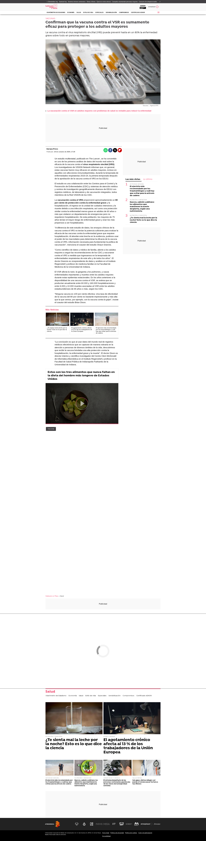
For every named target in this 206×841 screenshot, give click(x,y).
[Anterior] (46, 2)
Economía (70, 12)
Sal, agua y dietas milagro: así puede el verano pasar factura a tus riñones (145, 782)
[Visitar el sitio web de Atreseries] (114, 824)
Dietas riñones (91, 1)
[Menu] (158, 12)
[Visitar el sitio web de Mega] (106, 824)
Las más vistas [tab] (133, 179)
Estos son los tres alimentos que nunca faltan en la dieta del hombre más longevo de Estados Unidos (81, 376)
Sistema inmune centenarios (77, 1)
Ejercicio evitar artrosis (104, 1)
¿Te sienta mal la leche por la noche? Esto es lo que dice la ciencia (143, 220)
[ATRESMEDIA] (52, 824)
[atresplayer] (154, 6)
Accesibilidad (106, 836)
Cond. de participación (145, 833)
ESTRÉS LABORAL (109, 736)
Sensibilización (111, 12)
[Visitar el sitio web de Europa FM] (129, 824)
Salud (78, 12)
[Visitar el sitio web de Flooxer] (157, 824)
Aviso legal (105, 833)
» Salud (61, 596)
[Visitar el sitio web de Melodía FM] (136, 824)
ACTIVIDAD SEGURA (137, 184)
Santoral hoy (63, 1)
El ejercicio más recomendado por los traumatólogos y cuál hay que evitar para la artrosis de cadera (142, 191)
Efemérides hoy (53, 1)
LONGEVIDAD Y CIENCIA (111, 778)
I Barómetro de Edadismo (56, 12)
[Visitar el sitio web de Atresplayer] (147, 824)
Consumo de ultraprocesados (148, 1)
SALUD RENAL (137, 778)
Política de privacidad (117, 833)
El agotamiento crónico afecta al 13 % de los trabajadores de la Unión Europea (128, 746)
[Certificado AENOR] (143, 7)
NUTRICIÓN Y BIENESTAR (138, 200)
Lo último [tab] (147, 179)
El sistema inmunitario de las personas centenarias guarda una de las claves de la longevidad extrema (116, 783)
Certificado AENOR (138, 12)
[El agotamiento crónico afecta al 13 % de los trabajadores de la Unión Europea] (82, 319)
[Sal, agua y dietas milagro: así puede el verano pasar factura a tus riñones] (146, 768)
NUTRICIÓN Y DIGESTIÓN (138, 215)
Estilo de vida (88, 12)
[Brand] (60, 7)
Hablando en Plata (51, 596)
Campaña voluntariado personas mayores (125, 1)
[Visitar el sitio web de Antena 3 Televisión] (76, 824)
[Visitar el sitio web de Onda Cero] (121, 824)
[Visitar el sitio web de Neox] (91, 824)
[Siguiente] (159, 2)
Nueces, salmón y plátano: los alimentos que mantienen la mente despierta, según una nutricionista (142, 206)
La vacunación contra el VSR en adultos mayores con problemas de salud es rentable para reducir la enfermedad (99, 111)
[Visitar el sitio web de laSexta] (84, 824)
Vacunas (51, 429)
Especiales (99, 12)
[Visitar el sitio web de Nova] (99, 824)
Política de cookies (131, 833)
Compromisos (124, 12)
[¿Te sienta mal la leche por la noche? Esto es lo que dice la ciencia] (57, 319)
